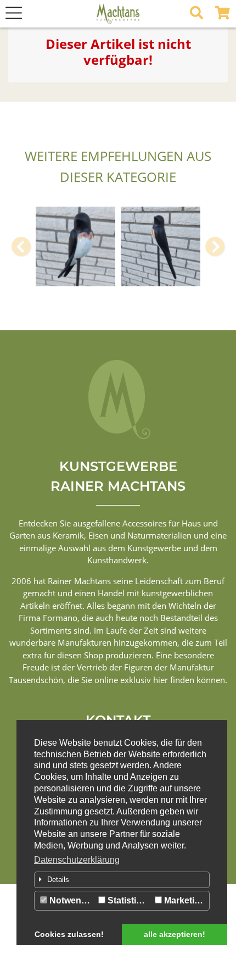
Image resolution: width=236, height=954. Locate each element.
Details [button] (58, 879)
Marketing (183, 900)
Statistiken (128, 900)
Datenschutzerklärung (77, 859)
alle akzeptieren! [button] (174, 934)
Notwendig (70, 900)
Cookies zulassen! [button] (69, 934)
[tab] (122, 879)
